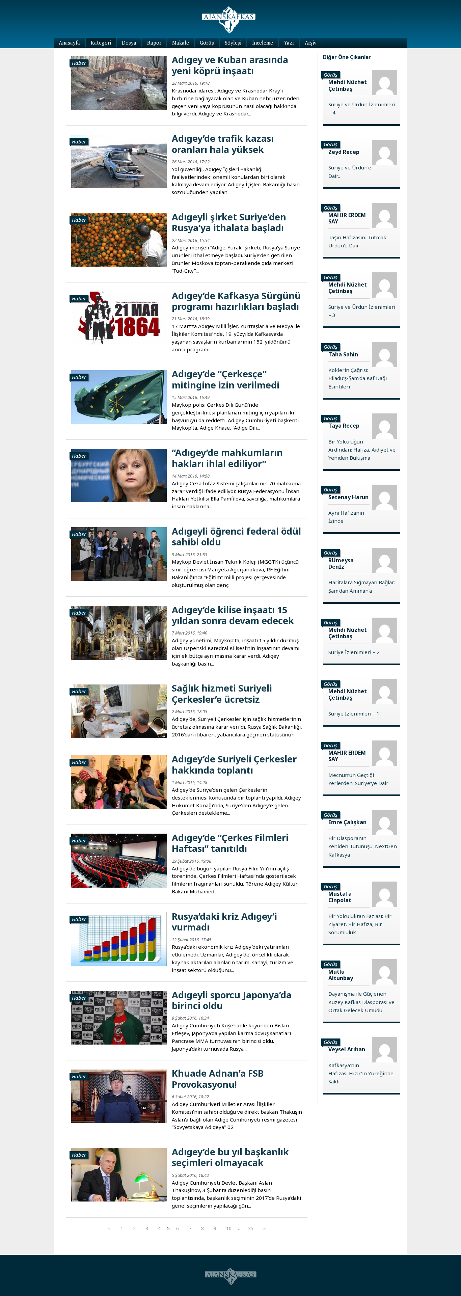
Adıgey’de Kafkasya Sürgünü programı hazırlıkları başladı (236, 301)
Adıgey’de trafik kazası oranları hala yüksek (223, 143)
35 (250, 1228)
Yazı (289, 42)
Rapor (154, 42)
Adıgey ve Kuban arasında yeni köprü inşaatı (230, 65)
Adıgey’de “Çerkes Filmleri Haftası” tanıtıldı (230, 843)
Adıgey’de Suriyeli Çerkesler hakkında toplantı (234, 764)
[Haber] (119, 82)
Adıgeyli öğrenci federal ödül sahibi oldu (236, 536)
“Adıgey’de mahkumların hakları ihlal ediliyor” (227, 457)
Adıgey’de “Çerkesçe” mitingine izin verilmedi (225, 379)
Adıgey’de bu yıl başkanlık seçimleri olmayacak (230, 1157)
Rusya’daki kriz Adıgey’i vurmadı (224, 921)
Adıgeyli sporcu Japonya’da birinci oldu (232, 1000)
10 (229, 1228)
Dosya (129, 42)
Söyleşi (233, 42)
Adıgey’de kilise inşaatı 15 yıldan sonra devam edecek (233, 615)
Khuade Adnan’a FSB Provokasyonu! (218, 1078)
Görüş (207, 42)
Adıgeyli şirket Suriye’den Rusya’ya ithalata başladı (229, 222)
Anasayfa (69, 42)
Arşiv (311, 42)
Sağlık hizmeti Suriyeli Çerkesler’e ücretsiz (222, 693)
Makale (180, 42)
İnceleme (262, 42)
